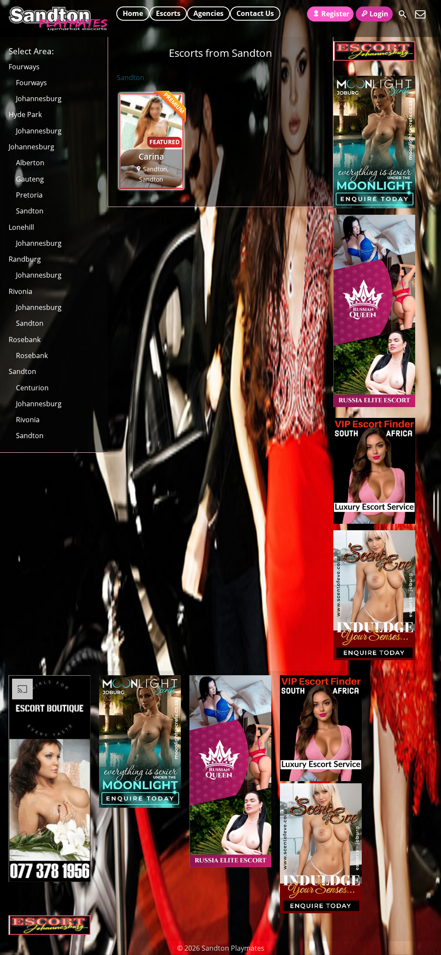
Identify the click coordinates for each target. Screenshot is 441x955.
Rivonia (20, 291)
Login (379, 14)
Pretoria (29, 195)
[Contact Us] (420, 14)
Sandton (29, 211)
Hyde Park (25, 114)
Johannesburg (39, 98)
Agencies (208, 13)
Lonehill (21, 227)
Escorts (168, 13)
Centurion (32, 388)
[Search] (402, 14)
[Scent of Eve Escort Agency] (374, 657)
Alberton (30, 162)
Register (335, 14)
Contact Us (255, 13)
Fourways (24, 66)
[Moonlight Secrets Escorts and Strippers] (374, 205)
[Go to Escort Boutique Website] (49, 879)
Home (133, 13)
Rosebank (24, 339)
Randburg (25, 259)
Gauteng (30, 179)
